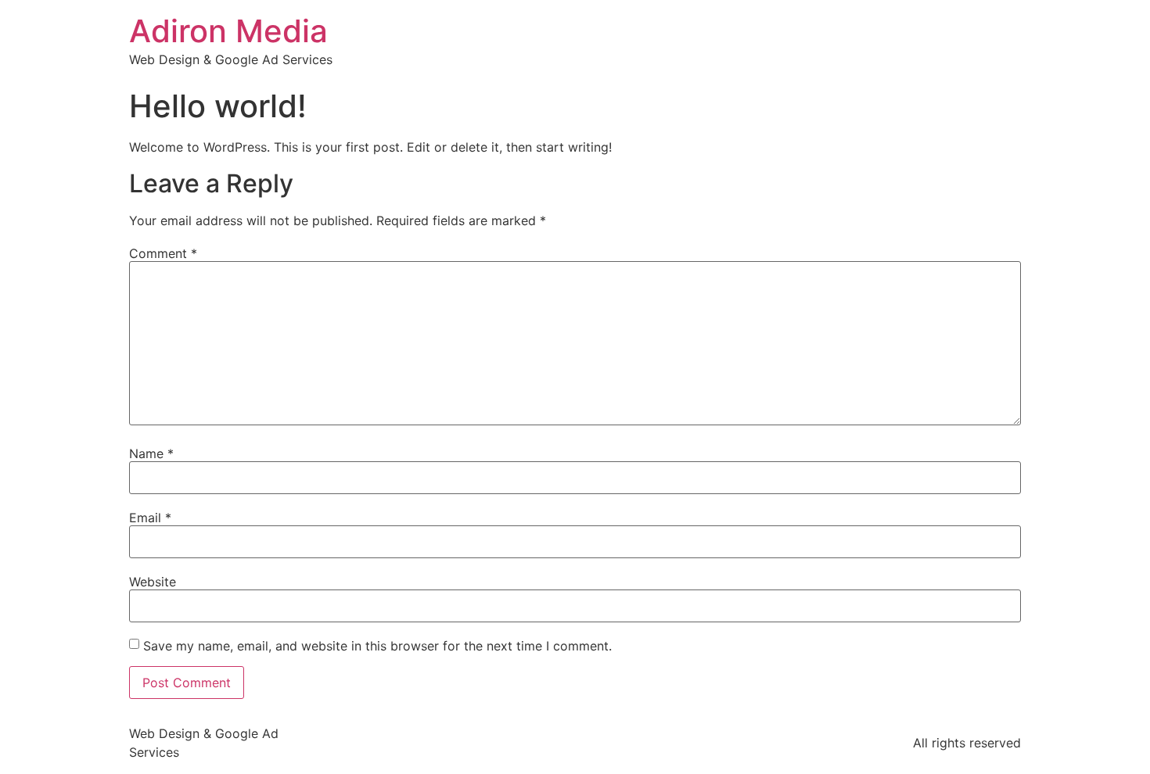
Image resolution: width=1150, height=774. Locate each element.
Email (150, 517)
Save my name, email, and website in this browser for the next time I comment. (377, 646)
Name (151, 453)
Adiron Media (228, 31)
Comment (163, 253)
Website (152, 581)
